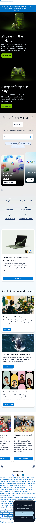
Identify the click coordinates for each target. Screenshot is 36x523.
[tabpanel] (18, 206)
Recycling (3, 522)
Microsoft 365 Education (7, 491)
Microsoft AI (3, 498)
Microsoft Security (13, 498)
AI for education (9, 496)
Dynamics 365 (23, 498)
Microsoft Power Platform (8, 500)
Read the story (8, 367)
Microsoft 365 (31, 498)
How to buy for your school (23, 491)
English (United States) (6, 514)
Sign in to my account (18, 147)
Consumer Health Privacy (7, 518)
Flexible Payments (14, 487)
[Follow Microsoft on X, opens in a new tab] (18, 475)
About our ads (10, 522)
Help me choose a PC (12, 143)
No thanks (24, 517)
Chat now (24, 513)
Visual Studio (4, 508)
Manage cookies (5, 520)
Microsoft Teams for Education (22, 489)
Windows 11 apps (30, 481)
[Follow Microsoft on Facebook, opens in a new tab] (13, 475)
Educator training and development (10, 493)
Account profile (4, 483)
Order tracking (9, 485)
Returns (2, 485)
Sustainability (11, 512)
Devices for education (6, 489)
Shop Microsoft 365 (9, 182)
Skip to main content (6, 1)
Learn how (7, 329)
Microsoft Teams (21, 500)
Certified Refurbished (20, 485)
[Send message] (31, 137)
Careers (10, 508)
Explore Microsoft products (16, 481)
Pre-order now (6, 55)
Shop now (16, 10)
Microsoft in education (26, 487)
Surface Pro (3, 477)
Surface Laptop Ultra (23, 477)
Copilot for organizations (18, 479)
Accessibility (3, 512)
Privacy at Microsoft (6, 510)
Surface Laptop (11, 477)
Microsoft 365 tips (25, 143)
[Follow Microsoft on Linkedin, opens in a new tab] (22, 475)
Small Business (9, 502)
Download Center (14, 483)
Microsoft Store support (27, 483)
